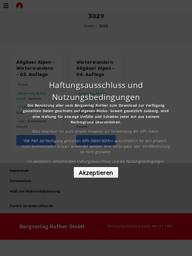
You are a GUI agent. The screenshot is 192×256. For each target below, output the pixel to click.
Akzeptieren (96, 172)
